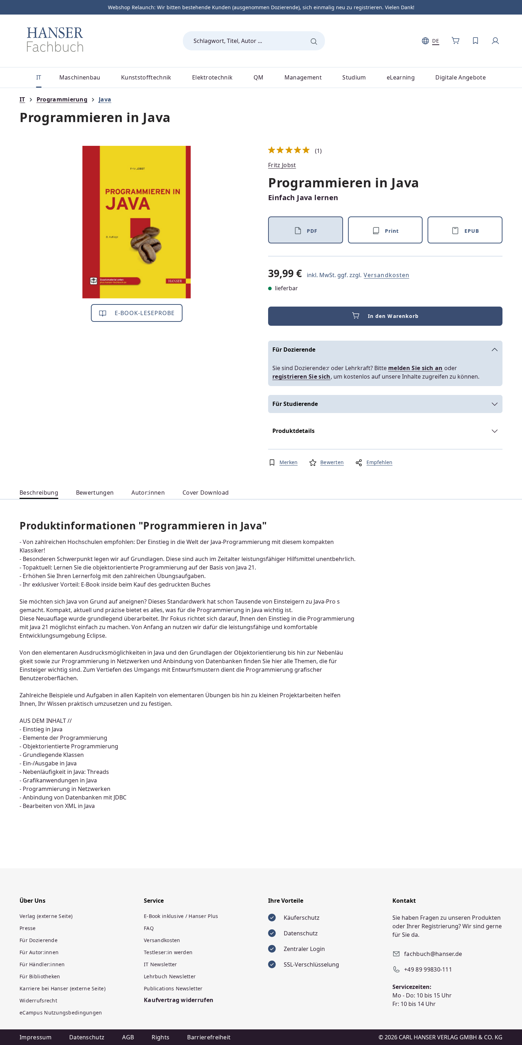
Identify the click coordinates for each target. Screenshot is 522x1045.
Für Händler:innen (42, 964)
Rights (160, 1037)
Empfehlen (379, 462)
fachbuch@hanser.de (433, 954)
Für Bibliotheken (40, 976)
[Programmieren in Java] (136, 222)
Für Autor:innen (39, 952)
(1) (295, 151)
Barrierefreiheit (208, 1037)
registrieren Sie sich (301, 376)
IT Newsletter (160, 964)
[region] (136, 222)
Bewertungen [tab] (95, 492)
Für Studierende (295, 404)
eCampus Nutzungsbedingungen (61, 1012)
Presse (28, 928)
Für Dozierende (293, 349)
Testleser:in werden (168, 952)
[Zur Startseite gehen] (55, 39)
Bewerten (332, 462)
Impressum (35, 1037)
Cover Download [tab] (206, 492)
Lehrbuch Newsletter (170, 976)
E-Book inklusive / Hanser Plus (181, 916)
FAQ (149, 928)
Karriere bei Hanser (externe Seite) (62, 988)
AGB (128, 1037)
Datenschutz (87, 1037)
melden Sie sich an (415, 368)
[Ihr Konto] (495, 41)
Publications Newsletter (173, 988)
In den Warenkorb (393, 316)
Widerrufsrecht (38, 1000)
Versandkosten (386, 275)
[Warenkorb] (455, 41)
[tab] (39, 492)
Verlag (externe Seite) (46, 916)
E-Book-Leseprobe (144, 313)
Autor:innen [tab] (148, 492)
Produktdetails (293, 431)
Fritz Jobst (282, 165)
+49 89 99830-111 (428, 969)
